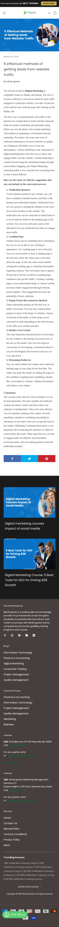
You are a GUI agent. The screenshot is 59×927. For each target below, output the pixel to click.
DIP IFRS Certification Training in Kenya (23, 879)
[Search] (49, 13)
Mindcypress (13, 81)
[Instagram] (12, 635)
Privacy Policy (12, 839)
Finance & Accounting (17, 658)
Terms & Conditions (15, 834)
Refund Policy (12, 828)
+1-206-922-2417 (18, 745)
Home (7, 818)
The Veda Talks (12, 762)
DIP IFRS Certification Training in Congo (36, 875)
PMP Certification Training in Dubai (20, 863)
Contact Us (10, 823)
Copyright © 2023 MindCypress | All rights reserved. (29, 893)
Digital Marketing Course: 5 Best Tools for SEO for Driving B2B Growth (29, 580)
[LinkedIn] (34, 635)
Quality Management (16, 680)
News (7, 845)
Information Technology (18, 652)
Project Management (16, 674)
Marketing (10, 719)
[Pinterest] (19, 635)
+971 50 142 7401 (17, 790)
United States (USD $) (28, 887)
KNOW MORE (49, 3)
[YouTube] (26, 635)
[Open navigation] (4, 13)
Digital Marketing (14, 663)
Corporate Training (15, 669)
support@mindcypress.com (21, 755)
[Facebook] (5, 635)
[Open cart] (55, 12)
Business (9, 724)
